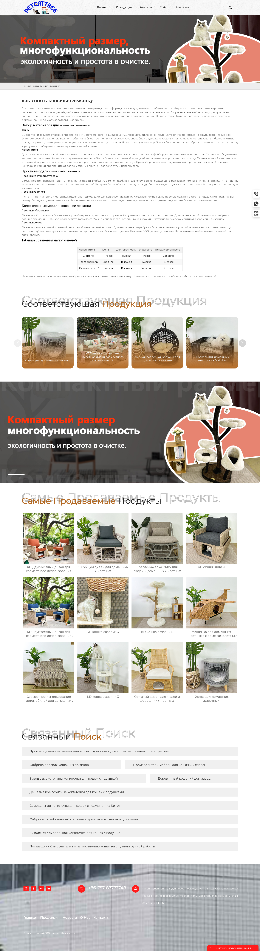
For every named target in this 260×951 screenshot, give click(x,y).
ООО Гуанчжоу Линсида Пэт (161, 231)
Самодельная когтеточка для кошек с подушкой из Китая (74, 806)
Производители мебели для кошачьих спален (169, 765)
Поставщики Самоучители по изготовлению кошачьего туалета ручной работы (92, 846)
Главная (27, 86)
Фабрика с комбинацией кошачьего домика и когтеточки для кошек (83, 819)
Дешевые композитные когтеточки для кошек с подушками (76, 792)
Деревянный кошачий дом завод (184, 778)
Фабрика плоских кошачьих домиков (59, 765)
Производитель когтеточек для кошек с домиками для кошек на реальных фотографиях (99, 751)
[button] (242, 343)
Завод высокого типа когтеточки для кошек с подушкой (73, 778)
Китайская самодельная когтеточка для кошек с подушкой (75, 833)
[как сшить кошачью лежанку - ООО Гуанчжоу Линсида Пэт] (40, 7)
